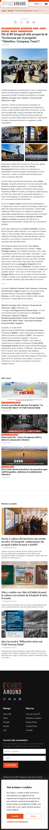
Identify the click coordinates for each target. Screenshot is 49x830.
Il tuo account (32, 714)
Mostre (6, 726)
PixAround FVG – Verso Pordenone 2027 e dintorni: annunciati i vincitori (21, 438)
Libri (5, 730)
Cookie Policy (31, 726)
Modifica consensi (33, 718)
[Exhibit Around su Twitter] (15, 699)
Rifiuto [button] (33, 816)
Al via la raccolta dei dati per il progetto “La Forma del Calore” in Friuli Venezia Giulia (22, 406)
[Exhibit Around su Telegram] (20, 699)
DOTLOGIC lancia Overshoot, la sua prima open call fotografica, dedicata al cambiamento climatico (24, 472)
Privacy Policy (31, 722)
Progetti (6, 722)
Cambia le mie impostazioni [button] (17, 822)
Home (3, 11)
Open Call (7, 714)
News (5, 718)
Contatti (29, 730)
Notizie (10, 11)
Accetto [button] (15, 816)
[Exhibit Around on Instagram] (4, 699)
